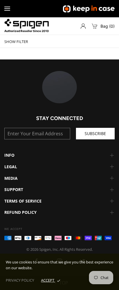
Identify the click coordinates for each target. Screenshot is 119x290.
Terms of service (23, 201)
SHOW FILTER (16, 41)
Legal (10, 166)
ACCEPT (48, 280)
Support (13, 189)
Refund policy (20, 212)
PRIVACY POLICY (20, 280)
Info (9, 155)
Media (11, 178)
